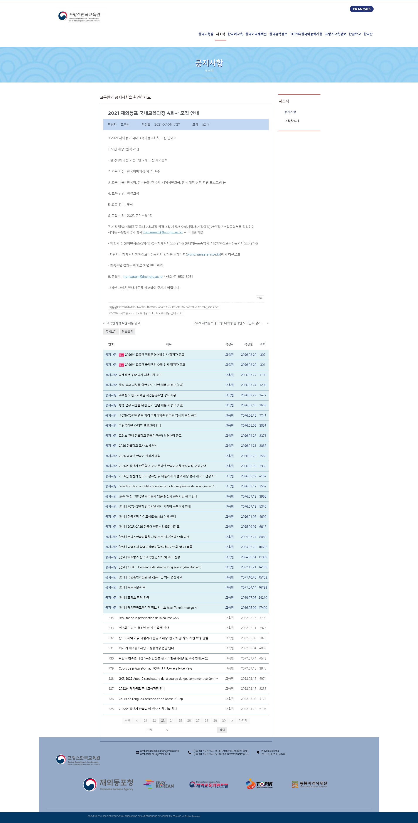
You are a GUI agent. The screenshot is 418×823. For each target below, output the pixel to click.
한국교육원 (206, 34)
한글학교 (355, 34)
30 (224, 720)
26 (189, 720)
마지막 (243, 720)
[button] (362, 9)
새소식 (220, 34)
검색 (222, 730)
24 (171, 720)
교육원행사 (291, 121)
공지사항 (290, 112)
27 (197, 720)
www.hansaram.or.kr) (204, 254)
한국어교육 (235, 34)
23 (163, 720)
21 (145, 720)
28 (206, 720)
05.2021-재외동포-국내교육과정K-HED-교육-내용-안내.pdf (146, 313)
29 (215, 720)
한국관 (368, 34)
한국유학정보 (278, 34)
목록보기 (111, 331)
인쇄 (260, 298)
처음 (127, 720)
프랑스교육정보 (335, 34)
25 (180, 720)
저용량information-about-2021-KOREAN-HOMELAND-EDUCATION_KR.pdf (164, 307)
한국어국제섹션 (255, 34)
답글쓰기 (127, 331)
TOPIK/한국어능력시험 (306, 34)
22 (154, 720)
